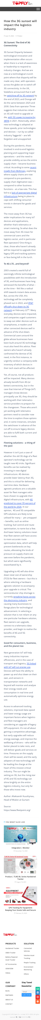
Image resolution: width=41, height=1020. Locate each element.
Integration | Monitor (21, 848)
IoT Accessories (11, 964)
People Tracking (29, 963)
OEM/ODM (9, 969)
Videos (7, 973)
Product (19, 36)
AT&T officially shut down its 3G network (18, 307)
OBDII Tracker (10, 953)
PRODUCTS (10, 943)
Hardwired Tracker (12, 948)
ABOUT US (9, 1000)
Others (26, 974)
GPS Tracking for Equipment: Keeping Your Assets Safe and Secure (20, 909)
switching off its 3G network (20, 95)
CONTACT (8, 1004)
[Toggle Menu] (38, 9)
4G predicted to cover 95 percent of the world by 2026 (19, 503)
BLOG (7, 991)
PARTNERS (9, 995)
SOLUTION (29, 943)
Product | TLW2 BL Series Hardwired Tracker (20, 877)
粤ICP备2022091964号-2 (23, 1017)
